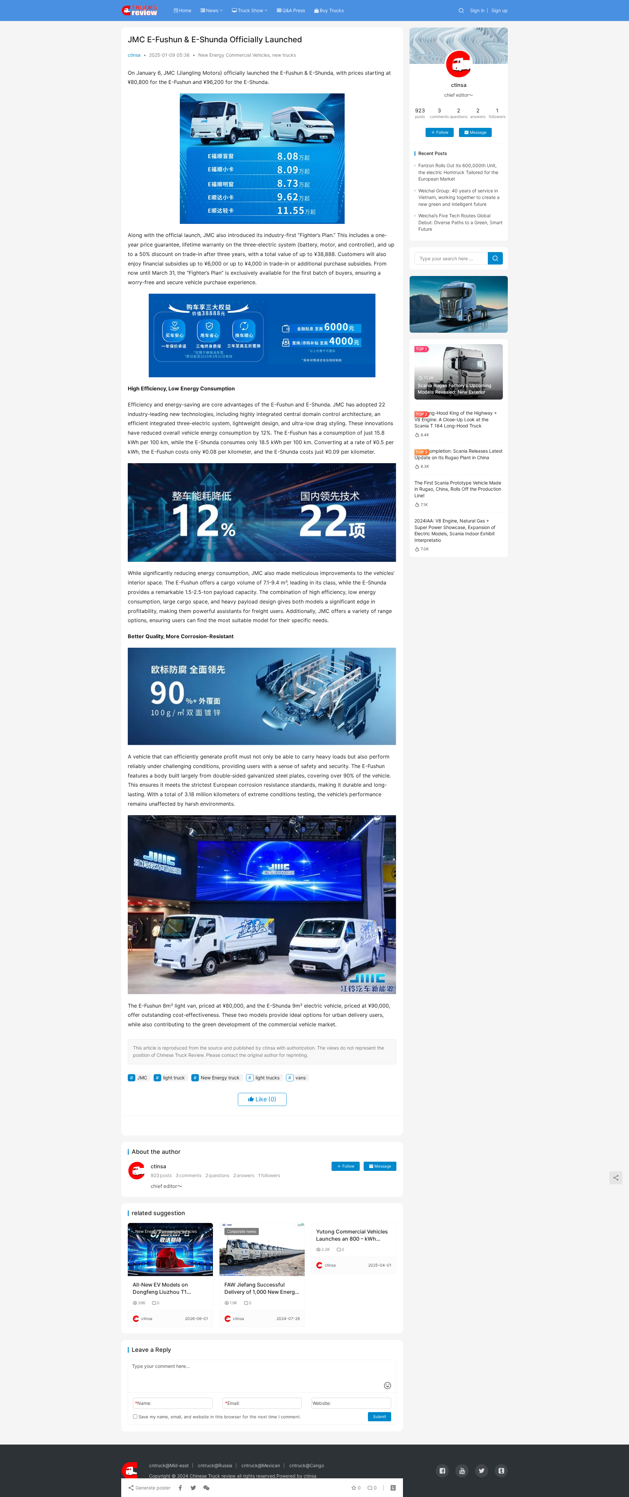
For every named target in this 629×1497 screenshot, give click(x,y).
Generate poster (152, 1487)
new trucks (284, 55)
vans (300, 1077)
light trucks (267, 1077)
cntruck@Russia (215, 1465)
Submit (379, 1416)
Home (185, 10)
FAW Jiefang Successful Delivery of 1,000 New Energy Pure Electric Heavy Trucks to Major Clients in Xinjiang (261, 1288)
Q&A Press (293, 10)
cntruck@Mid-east (169, 1465)
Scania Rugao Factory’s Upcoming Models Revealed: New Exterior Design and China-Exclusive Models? (458, 392)
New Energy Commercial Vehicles (234, 55)
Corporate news (241, 1231)
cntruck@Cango (306, 1465)
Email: (232, 1403)
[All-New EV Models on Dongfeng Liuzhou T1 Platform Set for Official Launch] (170, 1249)
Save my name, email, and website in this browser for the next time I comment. (219, 1416)
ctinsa (134, 55)
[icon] (442, 1470)
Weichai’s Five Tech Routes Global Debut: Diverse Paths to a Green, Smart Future (460, 222)
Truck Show (250, 10)
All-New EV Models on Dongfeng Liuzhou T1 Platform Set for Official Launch (162, 1288)
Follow (348, 1166)
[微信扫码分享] (205, 1488)
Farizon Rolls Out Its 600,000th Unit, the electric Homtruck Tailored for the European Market (458, 172)
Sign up (499, 10)
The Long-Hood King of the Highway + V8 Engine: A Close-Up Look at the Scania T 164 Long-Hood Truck (455, 419)
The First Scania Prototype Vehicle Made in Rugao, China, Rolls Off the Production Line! (457, 489)
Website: (322, 1403)
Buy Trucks (332, 10)
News (212, 10)
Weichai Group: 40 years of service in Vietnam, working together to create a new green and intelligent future (459, 197)
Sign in (477, 10)
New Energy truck (220, 1077)
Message (382, 1166)
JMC (142, 1077)
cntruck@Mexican (260, 1465)
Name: (143, 1403)
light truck (174, 1077)
